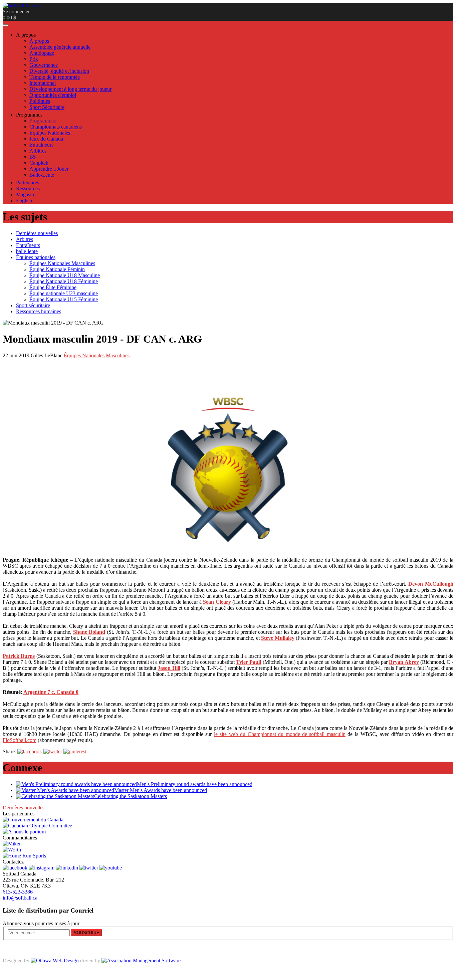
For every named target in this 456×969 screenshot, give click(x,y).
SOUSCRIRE (86, 932)
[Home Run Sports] (24, 855)
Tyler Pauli (248, 662)
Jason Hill (169, 668)
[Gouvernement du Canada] (33, 819)
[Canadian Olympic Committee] (37, 825)
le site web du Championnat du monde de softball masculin (280, 734)
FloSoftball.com (19, 740)
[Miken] (12, 843)
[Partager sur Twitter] (52, 751)
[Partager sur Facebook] (29, 751)
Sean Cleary (217, 602)
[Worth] (12, 849)
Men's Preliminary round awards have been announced (194, 784)
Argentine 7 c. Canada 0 (50, 692)
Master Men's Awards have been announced (160, 790)
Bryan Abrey (404, 662)
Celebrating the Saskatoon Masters (130, 796)
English (24, 200)
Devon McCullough (430, 584)
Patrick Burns (19, 656)
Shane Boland (89, 632)
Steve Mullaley (277, 638)
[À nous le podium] (24, 831)
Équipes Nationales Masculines (97, 355)
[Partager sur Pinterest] (74, 751)
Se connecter (16, 11)
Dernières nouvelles (23, 807)
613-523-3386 (18, 892)
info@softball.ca (20, 898)
